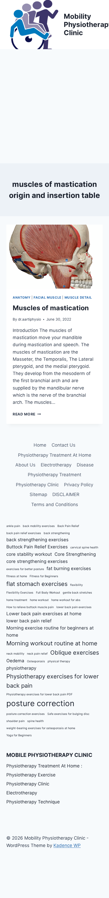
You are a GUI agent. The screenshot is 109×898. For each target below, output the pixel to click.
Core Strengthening (75, 554)
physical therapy (59, 661)
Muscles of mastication (51, 308)
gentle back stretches (77, 592)
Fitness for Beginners (44, 576)
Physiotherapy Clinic (37, 484)
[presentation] (54, 257)
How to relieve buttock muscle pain (30, 607)
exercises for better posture (25, 569)
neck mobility (15, 653)
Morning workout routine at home (51, 643)
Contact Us (63, 445)
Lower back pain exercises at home (43, 613)
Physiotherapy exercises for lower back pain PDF (39, 694)
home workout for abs (65, 600)
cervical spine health (84, 547)
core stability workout (29, 554)
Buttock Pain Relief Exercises (37, 546)
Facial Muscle (47, 297)
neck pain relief (37, 653)
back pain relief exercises (23, 533)
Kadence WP (67, 845)
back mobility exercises (39, 526)
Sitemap (38, 494)
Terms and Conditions (54, 504)
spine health (35, 721)
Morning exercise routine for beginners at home (50, 631)
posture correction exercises (25, 714)
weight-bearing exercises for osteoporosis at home (40, 728)
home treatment (16, 600)
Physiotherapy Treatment (54, 474)
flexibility (76, 585)
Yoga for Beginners (19, 735)
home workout (39, 600)
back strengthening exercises (37, 539)
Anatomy (21, 297)
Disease (85, 464)
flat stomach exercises (36, 583)
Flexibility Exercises (19, 592)
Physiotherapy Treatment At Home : (44, 766)
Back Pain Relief (68, 526)
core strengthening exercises (37, 561)
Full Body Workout (48, 592)
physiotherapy (21, 668)
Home (40, 445)
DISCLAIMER (65, 494)
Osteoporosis (36, 661)
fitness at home (16, 576)
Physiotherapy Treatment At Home (54, 455)
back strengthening (57, 533)
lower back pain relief (29, 620)
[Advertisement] (54, 106)
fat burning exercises (69, 568)
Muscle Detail (78, 297)
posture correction (40, 703)
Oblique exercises (74, 652)
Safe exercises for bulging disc (68, 714)
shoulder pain (15, 721)
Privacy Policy (78, 484)
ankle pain (13, 526)
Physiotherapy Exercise (31, 774)
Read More (27, 414)
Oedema (15, 660)
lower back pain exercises (74, 607)
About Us (25, 464)
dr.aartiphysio (29, 319)
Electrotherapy (56, 464)
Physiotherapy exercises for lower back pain (52, 681)
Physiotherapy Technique (33, 801)
